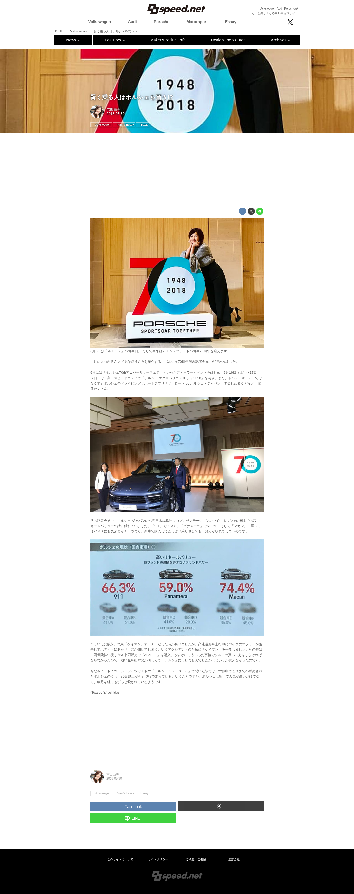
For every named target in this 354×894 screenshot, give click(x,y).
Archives (279, 40)
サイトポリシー (158, 859)
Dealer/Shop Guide (228, 40)
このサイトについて (120, 859)
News (71, 40)
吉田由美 (113, 109)
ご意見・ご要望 (196, 859)
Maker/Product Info (168, 40)
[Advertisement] (177, 170)
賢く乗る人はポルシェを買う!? (131, 97)
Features (113, 40)
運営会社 (234, 859)
